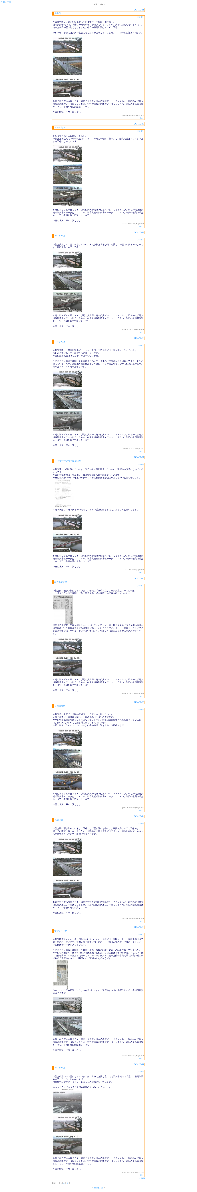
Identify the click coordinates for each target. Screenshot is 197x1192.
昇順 (2, 2)
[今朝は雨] (67, 853)
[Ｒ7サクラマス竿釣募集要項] (63, 508)
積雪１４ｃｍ (60, 931)
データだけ (59, 127)
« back (142, 1178)
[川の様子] (140, 17)
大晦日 (57, 13)
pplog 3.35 (98, 1188)
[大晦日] (67, 52)
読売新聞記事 (60, 582)
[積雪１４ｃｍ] (60, 988)
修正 (141, 118)
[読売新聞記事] (63, 623)
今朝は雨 (58, 820)
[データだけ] (67, 161)
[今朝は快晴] (67, 745)
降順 (9, 2)
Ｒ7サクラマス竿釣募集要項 (67, 461)
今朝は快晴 (59, 706)
